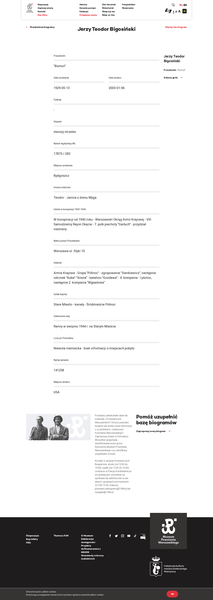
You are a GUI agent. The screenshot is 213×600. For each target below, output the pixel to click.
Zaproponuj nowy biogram (151, 431)
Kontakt (41, 11)
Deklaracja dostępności (88, 540)
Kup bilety (43, 15)
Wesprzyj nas (108, 11)
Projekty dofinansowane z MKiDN (91, 549)
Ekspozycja (43, 4)
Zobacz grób (171, 77)
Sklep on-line (108, 15)
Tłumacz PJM (61, 535)
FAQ (28, 542)
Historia (83, 4)
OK (172, 594)
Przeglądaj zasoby (88, 15)
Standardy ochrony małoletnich (92, 557)
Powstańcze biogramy (42, 27)
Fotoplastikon (128, 4)
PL (181, 5)
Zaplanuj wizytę (45, 8)
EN (185, 5)
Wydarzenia (127, 8)
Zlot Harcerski (109, 4)
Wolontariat (108, 8)
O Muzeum (87, 535)
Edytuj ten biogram (176, 27)
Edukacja (84, 11)
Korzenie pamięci (88, 8)
